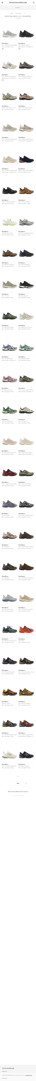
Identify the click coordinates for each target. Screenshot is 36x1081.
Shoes (11, 13)
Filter (18, 7)
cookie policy (29, 1075)
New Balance (19, 13)
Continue (4, 1078)
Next (18, 783)
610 (25, 13)
